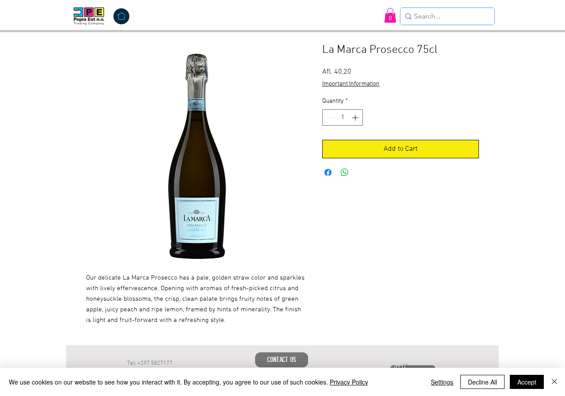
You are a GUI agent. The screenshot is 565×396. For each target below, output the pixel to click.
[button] (390, 15)
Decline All (482, 381)
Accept (526, 381)
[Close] (554, 382)
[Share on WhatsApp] (344, 172)
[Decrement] (329, 117)
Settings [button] (442, 381)
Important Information (351, 84)
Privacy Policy (349, 381)
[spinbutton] (342, 117)
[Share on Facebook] (328, 172)
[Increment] (356, 117)
